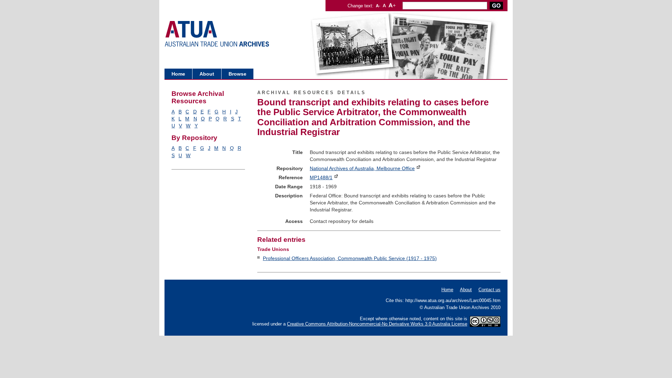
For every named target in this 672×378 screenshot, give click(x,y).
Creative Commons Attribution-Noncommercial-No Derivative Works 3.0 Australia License (377, 324)
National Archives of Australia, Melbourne (362, 168)
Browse (237, 74)
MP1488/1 (321, 177)
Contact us (489, 289)
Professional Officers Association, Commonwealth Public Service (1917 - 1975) (350, 258)
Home (178, 74)
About (207, 74)
